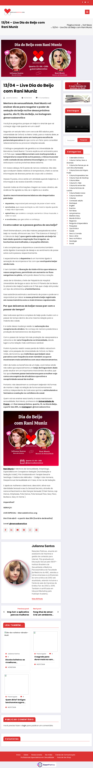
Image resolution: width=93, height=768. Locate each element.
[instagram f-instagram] (88, 2)
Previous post (23, 609)
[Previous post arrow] (4, 612)
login (24, 725)
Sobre (26, 755)
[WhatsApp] (30, 530)
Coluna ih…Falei (75, 183)
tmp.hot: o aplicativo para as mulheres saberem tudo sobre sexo (18, 613)
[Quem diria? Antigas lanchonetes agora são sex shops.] (17, 684)
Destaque (73, 203)
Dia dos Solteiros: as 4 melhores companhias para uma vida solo (15, 661)
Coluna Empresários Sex (78, 175)
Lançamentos (74, 213)
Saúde (71, 231)
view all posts (37, 599)
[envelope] (17, 530)
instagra (26, 407)
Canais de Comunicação (65, 755)
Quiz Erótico (74, 228)
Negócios (73, 221)
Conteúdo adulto (76, 201)
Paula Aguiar (41, 654)
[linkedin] (11, 530)
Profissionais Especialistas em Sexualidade (37, 757)
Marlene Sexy (74, 216)
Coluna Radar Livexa (77, 193)
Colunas (72, 198)
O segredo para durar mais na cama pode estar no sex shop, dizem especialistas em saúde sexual (44, 658)
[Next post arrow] (58, 612)
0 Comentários (43, 98)
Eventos (72, 208)
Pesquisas (73, 226)
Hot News (73, 211)
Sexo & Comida (75, 233)
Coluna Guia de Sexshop (79, 178)
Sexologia (73, 241)
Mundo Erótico (75, 218)
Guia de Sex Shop (64, 757)
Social (71, 243)
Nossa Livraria (36, 755)
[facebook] (5, 530)
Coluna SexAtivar (76, 195)
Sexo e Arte (73, 236)
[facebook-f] (82, 2)
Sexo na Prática (75, 238)
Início (18, 755)
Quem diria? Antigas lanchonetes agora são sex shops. (15, 701)
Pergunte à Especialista (78, 223)
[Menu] (87, 12)
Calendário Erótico (76, 158)
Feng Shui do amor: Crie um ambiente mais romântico (43, 613)
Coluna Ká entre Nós (77, 185)
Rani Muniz (8, 469)
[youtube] (85, 2)
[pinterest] (24, 530)
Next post (37, 609)
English (72, 206)
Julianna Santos (12, 98)
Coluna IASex (74, 180)
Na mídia (48, 755)
